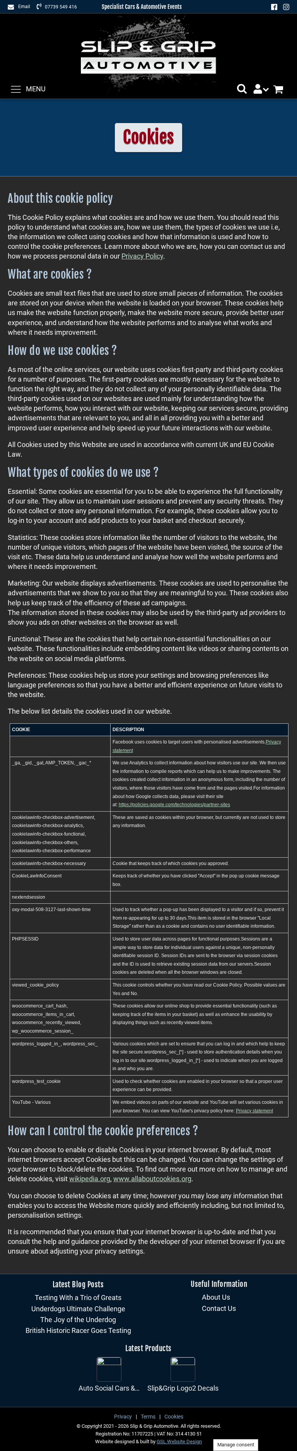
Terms (148, 1416)
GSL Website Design (179, 1441)
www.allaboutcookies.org (152, 1179)
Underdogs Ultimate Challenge (78, 1309)
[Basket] (281, 89)
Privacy (123, 1416)
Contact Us (219, 1308)
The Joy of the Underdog (78, 1320)
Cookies (173, 1416)
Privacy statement (254, 1111)
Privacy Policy (142, 256)
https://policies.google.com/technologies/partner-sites (174, 804)
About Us (216, 1297)
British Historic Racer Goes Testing (78, 1330)
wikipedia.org (89, 1179)
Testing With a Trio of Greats (78, 1297)
